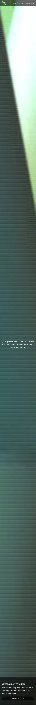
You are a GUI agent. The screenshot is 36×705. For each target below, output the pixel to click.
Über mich (20, 3)
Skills (32, 3)
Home (14, 3)
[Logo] (4, 3)
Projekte (27, 3)
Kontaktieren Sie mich (18, 698)
